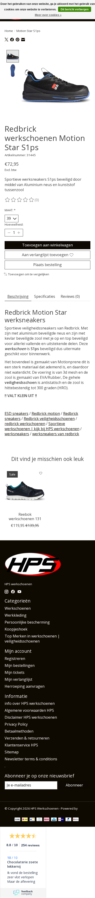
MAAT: (10, 210)
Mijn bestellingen (20, 665)
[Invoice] (39, 819)
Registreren (15, 658)
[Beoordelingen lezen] (20, 200)
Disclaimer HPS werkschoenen (31, 717)
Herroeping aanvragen (25, 686)
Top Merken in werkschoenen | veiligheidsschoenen (32, 639)
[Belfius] (76, 819)
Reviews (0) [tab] (70, 296)
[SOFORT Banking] (46, 819)
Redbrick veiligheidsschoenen (49, 418)
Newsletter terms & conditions (31, 758)
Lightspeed (13, 813)
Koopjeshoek (16, 629)
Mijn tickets (14, 672)
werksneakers (17, 433)
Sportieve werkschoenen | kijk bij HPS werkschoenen (42, 426)
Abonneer (74, 785)
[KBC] (54, 819)
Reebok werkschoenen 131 (25, 516)
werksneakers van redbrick (55, 433)
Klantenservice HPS (21, 745)
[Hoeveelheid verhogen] (19, 233)
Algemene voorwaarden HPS (29, 710)
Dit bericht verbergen (75, 9)
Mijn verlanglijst (18, 679)
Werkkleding (16, 615)
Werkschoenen (18, 608)
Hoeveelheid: (14, 224)
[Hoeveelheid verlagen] (9, 233)
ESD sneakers (16, 413)
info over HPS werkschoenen (30, 703)
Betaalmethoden (19, 731)
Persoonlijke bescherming (27, 622)
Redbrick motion (46, 413)
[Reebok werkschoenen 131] (25, 489)
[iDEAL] (25, 819)
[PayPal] (68, 819)
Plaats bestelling (47, 264)
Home (9, 31)
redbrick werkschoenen (25, 423)
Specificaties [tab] (44, 296)
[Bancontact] (32, 819)
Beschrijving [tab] (18, 296)
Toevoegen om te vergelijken (28, 274)
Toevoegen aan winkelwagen (47, 245)
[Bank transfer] (18, 819)
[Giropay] (61, 819)
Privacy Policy (16, 724)
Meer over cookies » (48, 15)
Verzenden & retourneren (27, 738)
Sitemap (12, 752)
